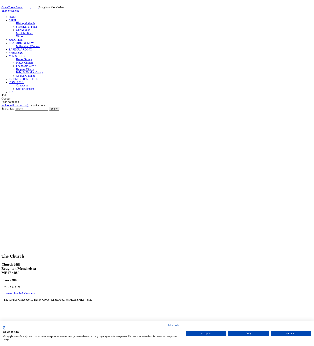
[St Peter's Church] (31, 7)
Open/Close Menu (12, 7)
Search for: (7, 108)
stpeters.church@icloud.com (18, 293)
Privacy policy (174, 325)
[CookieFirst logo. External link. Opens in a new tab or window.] (4, 327)
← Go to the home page (15, 105)
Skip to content (10, 10)
